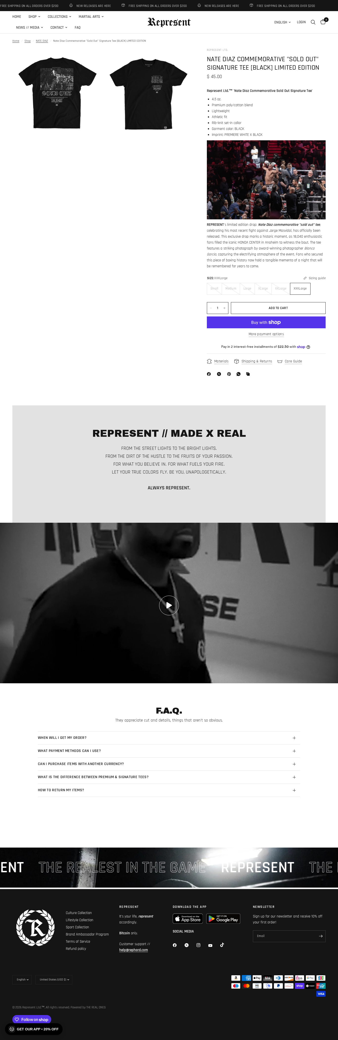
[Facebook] (210, 374)
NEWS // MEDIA (27, 27)
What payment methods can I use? (69, 750)
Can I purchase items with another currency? (81, 764)
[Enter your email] (321, 936)
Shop (27, 41)
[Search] (313, 22)
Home (15, 41)
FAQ (77, 27)
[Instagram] (201, 945)
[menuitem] (18, 16)
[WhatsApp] (239, 374)
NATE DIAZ (42, 41)
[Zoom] (91, 58)
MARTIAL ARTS (89, 16)
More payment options (266, 334)
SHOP (32, 16)
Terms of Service (78, 941)
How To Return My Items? (61, 790)
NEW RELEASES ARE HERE (79, 6)
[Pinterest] (230, 374)
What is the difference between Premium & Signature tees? (93, 777)
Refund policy (76, 948)
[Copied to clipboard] (249, 374)
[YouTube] (213, 945)
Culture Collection (79, 913)
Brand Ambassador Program (87, 934)
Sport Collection (77, 927)
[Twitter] (190, 945)
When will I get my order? (62, 737)
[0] (322, 22)
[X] (220, 374)
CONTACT (57, 27)
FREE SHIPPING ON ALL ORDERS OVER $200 (143, 6)
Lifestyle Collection (79, 920)
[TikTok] (225, 944)
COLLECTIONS (58, 16)
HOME (16, 16)
